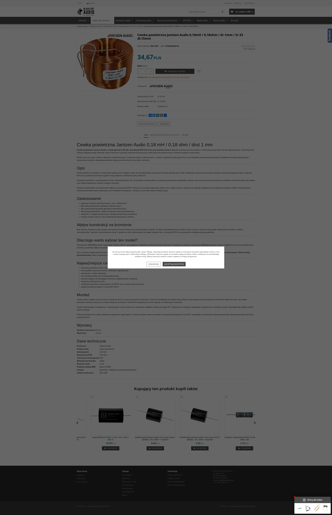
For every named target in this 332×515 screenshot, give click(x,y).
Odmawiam (153, 264)
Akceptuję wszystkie (174, 264)
